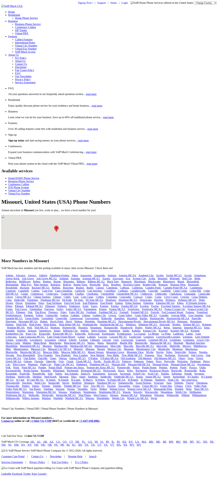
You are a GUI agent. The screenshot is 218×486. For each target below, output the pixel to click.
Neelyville (180, 352)
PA (56, 444)
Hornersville (69, 327)
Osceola (38, 361)
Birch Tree (113, 281)
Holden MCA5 (191, 324)
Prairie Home (149, 367)
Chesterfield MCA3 (127, 293)
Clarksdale (190, 293)
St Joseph (63, 379)
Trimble (57, 386)
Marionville (141, 343)
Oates (53, 358)
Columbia (111, 296)
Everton (144, 306)
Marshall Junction (195, 343)
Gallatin (75, 315)
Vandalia (48, 389)
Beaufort (162, 278)
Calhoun (124, 287)
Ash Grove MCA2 (46, 278)
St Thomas (146, 379)
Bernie (57, 281)
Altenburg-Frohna (59, 275)
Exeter (9, 309)
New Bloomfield (26, 355)
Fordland (91, 312)
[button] (56, 229)
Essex (94, 306)
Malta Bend (40, 343)
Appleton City (145, 275)
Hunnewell (126, 327)
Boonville (95, 284)
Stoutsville (53, 382)
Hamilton (119, 318)
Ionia (206, 327)
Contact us (7, 420)
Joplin (126, 330)
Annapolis (99, 275)
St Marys (87, 379)
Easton (119, 303)
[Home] (12, 6)
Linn (116, 339)
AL (39, 441)
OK (43, 444)
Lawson (102, 336)
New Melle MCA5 (132, 355)
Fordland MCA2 (108, 312)
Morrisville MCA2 (30, 352)
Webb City (181, 392)
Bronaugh (193, 284)
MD (151, 441)
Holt (29, 327)
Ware (188, 389)
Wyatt (154, 398)
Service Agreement (25, 82)
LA (137, 441)
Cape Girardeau (63, 290)
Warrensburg (12, 392)
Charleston (92, 293)
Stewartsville (12, 382)
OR (50, 444)
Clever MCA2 (23, 296)
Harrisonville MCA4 (178, 318)
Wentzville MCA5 (66, 395)
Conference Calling (25, 27)
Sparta (139, 376)
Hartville (196, 318)
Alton (75, 275)
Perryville (169, 361)
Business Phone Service (28, 24)
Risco (121, 370)
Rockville (176, 370)
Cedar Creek (180, 290)
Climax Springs (42, 296)
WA (118, 444)
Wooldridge (103, 398)
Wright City (118, 398)
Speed (166, 376)
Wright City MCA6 (137, 398)
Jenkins (84, 330)
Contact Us (21, 64)
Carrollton (109, 290)
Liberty (72, 339)
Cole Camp (87, 296)
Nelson (192, 352)
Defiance (170, 300)
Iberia (167, 327)
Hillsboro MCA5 (147, 324)
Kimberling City (14, 333)
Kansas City (149, 330)
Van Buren (35, 389)
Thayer (189, 382)
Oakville (42, 358)
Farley (60, 309)
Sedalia (165, 373)
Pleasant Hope (160, 364)
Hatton (43, 321)
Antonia (111, 275)
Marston (47, 346)
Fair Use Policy (60, 462)
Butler (90, 287)
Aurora (106, 278)
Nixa (159, 355)
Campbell (23, 290)
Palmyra (126, 361)
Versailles (82, 389)
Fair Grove (21, 309)
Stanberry (160, 379)
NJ (9, 444)
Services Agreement (12, 462)
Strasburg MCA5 (106, 382)
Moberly (78, 349)
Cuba (8, 300)
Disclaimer (21, 67)
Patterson (139, 361)
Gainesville (51, 315)
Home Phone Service (26, 18)
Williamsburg (199, 395)
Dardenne (32, 300)
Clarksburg (175, 293)
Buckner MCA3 (40, 287)
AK (32, 441)
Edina (180, 303)
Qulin (202, 367)
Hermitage (195, 321)
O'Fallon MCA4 (109, 358)
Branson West (177, 284)
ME (158, 441)
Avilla (152, 278)
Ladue (189, 333)
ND (205, 441)
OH (36, 444)
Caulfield (165, 290)
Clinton (57, 296)
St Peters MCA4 (116, 379)
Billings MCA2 (96, 281)
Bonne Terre (80, 284)
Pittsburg (32, 364)
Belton (36, 281)
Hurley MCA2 (153, 327)
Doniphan (30, 303)
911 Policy (20, 57)
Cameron (10, 290)
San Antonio (71, 373)
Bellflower (24, 281)
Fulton (39, 315)
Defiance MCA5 (187, 300)
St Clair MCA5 (35, 379)
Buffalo (56, 287)
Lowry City (203, 339)
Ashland (63, 278)
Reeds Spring (31, 370)
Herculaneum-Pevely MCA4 (159, 321)
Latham (91, 336)
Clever (9, 296)
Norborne (170, 355)
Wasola (126, 392)
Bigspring (68, 281)
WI (125, 444)
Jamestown (45, 330)
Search (92, 456)
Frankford (202, 312)
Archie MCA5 (174, 275)
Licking (83, 339)
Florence (53, 312)
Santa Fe (85, 373)
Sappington (99, 373)
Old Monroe (144, 358)
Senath (188, 373)
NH (3, 444)
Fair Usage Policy (24, 70)
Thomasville (12, 386)
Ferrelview (133, 309)
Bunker (80, 287)
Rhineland (58, 370)
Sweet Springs (143, 382)
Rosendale (11, 373)
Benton (47, 281)
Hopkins (55, 327)
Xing (34, 473)
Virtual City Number (26, 45)
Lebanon (187, 336)
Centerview (52, 293)
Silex (73, 376)
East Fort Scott (72, 303)
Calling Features (24, 39)
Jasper (57, 330)
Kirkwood (93, 333)
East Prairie (106, 303)
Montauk (129, 349)
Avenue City (139, 278)
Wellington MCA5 (16, 395)
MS (185, 441)
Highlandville (90, 324)
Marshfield (11, 346)
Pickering (182, 361)
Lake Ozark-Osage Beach (61, 336)
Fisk (30, 312)
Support (101, 2)
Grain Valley (125, 315)
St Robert (133, 379)
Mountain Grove (115, 352)
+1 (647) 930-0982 (89, 420)
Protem (173, 367)
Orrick (199, 358)
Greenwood (76, 318)
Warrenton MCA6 (46, 392)
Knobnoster (108, 333)
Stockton (27, 382)
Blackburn (139, 281)
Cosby (148, 296)
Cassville (153, 290)
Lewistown (36, 339)
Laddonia (178, 333)
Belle (197, 278)
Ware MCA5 (201, 389)
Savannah (125, 373)
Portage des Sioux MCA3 (100, 367)
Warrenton (27, 392)
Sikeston (63, 376)
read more (91, 94)
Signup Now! (85, 2)
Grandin (163, 315)
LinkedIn (6, 473)
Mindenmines (20, 349)
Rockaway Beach (159, 370)
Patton (149, 361)
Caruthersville (137, 290)
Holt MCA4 (41, 327)
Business (13, 21)
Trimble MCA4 (72, 386)
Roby (130, 370)
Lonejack (141, 339)
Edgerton (148, 303)
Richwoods (109, 370)
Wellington (195, 392)
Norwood (183, 355)
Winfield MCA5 (74, 398)
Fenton (102, 309)
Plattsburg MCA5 (99, 364)
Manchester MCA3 (74, 343)
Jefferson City (70, 330)
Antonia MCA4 (127, 275)
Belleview (11, 281)
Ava (128, 278)
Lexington (50, 339)
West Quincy (100, 395)
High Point (35, 324)
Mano (100, 343)
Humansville (111, 327)
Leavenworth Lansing (168, 336)
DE (77, 441)
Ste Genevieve (189, 379)
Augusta (75, 278)
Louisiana (188, 339)
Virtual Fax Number (26, 48)
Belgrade (175, 278)
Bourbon (116, 284)
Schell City (139, 373)
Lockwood (127, 339)
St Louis (75, 379)
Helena (78, 321)
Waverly (137, 392)
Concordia (125, 296)
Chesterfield (107, 293)
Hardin (143, 318)
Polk (8, 367)
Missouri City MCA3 (59, 349)
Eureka (115, 306)
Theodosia (201, 382)
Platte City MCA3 (64, 364)
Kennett (195, 330)
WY (139, 444)
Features (12, 36)
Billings (81, 281)
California (137, 287)
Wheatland (145, 395)
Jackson (32, 330)
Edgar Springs (133, 303)
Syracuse (159, 382)
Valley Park (200, 386)
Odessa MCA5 (77, 358)
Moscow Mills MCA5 (73, 352)
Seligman (177, 373)
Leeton (9, 339)
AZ (51, 441)
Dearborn (111, 300)
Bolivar (67, 284)
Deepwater (145, 300)
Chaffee (79, 293)
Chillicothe (161, 293)
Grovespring (92, 318)
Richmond (72, 370)
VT (112, 444)
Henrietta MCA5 (106, 321)
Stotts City (39, 382)
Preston (163, 367)
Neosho (203, 352)
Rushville (25, 373)
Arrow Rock (12, 278)
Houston (83, 327)
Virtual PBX (21, 33)
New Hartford (62, 355)
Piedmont (195, 361)
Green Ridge (32, 318)
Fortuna (190, 312)
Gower (112, 315)
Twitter (27, 473)
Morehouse (191, 349)
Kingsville (44, 333)
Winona (89, 398)
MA (144, 441)
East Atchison (54, 303)
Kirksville (80, 333)
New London (80, 355)
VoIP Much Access (25, 51)
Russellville (39, 373)
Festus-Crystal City (175, 309)
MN (171, 441)
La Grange (139, 333)
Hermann (182, 321)
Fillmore (20, 312)
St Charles (192, 376)
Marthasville (60, 346)
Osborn (28, 361)
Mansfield (111, 343)
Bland (180, 281)
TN (86, 444)
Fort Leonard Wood (172, 312)
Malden (27, 343)
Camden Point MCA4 (175, 287)
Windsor (46, 398)
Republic (45, 370)
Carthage (123, 290)
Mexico (187, 346)
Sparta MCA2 (153, 376)
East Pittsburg (90, 303)
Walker (103, 389)
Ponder (42, 367)
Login (124, 2)
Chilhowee (146, 293)
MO (178, 441)
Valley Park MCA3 (16, 389)
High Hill (21, 324)
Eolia (85, 306)
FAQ (17, 73)
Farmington (90, 309)
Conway (138, 296)
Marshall (178, 343)
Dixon (18, 303)
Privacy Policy (23, 79)
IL (113, 441)
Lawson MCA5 (118, 336)
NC (198, 441)
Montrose (177, 349)
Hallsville (106, 318)
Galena (64, 315)
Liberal (62, 339)
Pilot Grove (19, 364)
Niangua (149, 355)
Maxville (128, 346)
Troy (85, 386)
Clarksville (204, 293)
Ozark (70, 361)
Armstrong (200, 275)
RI (68, 444)
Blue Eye (26, 284)
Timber (25, 386)
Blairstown (169, 281)
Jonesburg (114, 330)
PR (62, 444)
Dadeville (19, 300)
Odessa (63, 358)
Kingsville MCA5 (62, 333)
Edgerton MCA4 (165, 303)
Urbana (178, 386)
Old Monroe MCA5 (165, 358)
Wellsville (33, 395)
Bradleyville (149, 284)
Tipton (35, 386)
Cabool (100, 287)
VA (105, 444)
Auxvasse (117, 278)
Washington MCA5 (109, 392)
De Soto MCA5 (94, 300)
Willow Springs (30, 398)
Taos (168, 382)
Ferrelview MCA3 (152, 309)
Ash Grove (28, 278)
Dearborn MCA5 (128, 300)
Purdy (183, 367)
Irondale (10, 330)
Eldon (9, 306)
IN (118, 441)
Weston (114, 395)
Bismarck (126, 281)
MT (192, 441)
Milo (8, 349)
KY (131, 441)
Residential (14, 14)
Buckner (24, 287)
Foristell (124, 312)
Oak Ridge (29, 358)
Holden (176, 324)
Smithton (93, 376)
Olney (181, 358)
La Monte (153, 333)
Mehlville (175, 346)
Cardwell (80, 290)
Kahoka (136, 330)
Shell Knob (50, 376)
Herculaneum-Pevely (129, 321)
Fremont (28, 315)
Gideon (86, 315)
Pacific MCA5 (111, 361)
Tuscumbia (124, 386)
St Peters (100, 379)
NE (212, 441)
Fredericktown (13, 315)
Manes (91, 343)
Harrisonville (157, 318)
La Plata (165, 333)
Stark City (173, 379)
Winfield (58, 398)
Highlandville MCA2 (111, 324)
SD (80, 444)
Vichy (93, 389)
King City (31, 333)
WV (132, 444)
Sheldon (37, 376)
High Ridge (50, 324)
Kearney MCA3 (179, 330)
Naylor (159, 352)
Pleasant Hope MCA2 (183, 364)
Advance (20, 275)
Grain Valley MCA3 (146, 315)
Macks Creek (13, 343)
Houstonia (95, 327)
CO (65, 441)
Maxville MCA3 (145, 346)
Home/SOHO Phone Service (23, 178)
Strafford (76, 382)
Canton (35, 290)
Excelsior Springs (170, 306)
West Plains (84, 395)
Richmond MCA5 (90, 370)
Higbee (9, 324)
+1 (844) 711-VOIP (40, 420)
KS (124, 441)
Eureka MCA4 (129, 306)
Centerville (67, 293)
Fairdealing (36, 309)
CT (71, 441)
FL (83, 441)
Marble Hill (126, 343)
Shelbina (10, 376)
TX (93, 444)
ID (107, 441)
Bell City (187, 278)
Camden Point (153, 287)
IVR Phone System (18, 187)
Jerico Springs (98, 330)
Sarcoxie (112, 373)
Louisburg (175, 339)
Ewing (154, 306)
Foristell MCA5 (139, 312)
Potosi (136, 367)
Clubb (67, 296)
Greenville (61, 318)
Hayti (69, 321)
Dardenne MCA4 (50, 300)
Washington (89, 392)
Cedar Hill (195, 290)
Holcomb (165, 324)
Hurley (138, 327)
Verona (71, 389)
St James (50, 379)
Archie (159, 275)
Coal (75, 296)
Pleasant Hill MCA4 (139, 364)
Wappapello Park (163, 389)
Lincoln (106, 339)
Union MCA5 (149, 386)
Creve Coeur (171, 296)
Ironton (21, 330)
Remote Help (75, 456)
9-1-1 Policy (81, 462)
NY (29, 444)
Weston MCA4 (129, 395)
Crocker (184, 296)
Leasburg (149, 336)
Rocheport (141, 370)
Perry (158, 361)
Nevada (10, 355)
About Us (13, 54)
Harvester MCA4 (28, 321)
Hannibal (132, 318)
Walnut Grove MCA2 (139, 389)
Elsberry (62, 306)
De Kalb (66, 300)
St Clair (20, 379)
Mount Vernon (95, 352)
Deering (158, 300)
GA (90, 441)
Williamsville (13, 398)
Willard (185, 395)
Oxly (61, 361)
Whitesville (173, 395)
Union (136, 386)
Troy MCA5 (97, 386)
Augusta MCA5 (91, 278)
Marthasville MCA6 (81, 346)
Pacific (97, 361)
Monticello (164, 349)
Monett (101, 349)
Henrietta (90, 321)
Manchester (55, 343)
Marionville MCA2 (160, 343)
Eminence (74, 306)
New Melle (113, 355)
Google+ (42, 473)
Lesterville (21, 339)
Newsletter (55, 456)
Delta (202, 300)
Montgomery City (145, 349)
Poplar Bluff (55, 367)
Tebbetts (178, 382)
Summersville (125, 382)
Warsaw (62, 392)
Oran (190, 358)
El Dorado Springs (196, 303)
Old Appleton (128, 358)
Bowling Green (131, 284)
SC (73, 444)
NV (23, 444)
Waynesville (151, 392)
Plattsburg (81, 364)
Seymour (199, 373)
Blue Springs (41, 284)
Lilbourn (95, 339)
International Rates (25, 42)
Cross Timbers (199, 296)
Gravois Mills (178, 315)
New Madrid (97, 355)
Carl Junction (94, 290)
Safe (50, 373)
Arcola (187, 275)
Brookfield (11, 287)
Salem (58, 373)
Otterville (51, 361)
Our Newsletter (23, 76)
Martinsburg (101, 346)
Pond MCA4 (29, 367)
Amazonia (85, 275)
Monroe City (114, 349)
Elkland (19, 306)
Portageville (123, 367)
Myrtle (149, 352)
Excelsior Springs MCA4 (196, 306)
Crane (158, 296)
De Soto (78, 300)
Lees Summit (202, 336)
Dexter (9, 303)
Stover (65, 382)
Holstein (206, 324)
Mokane (89, 349)
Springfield (179, 376)
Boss (105, 284)
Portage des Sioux (74, 367)
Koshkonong (124, 333)
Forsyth (155, 312)
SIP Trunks (21, 30)
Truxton (111, 386)
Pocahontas (203, 364)
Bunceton (68, 287)
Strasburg (89, 382)
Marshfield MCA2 (30, 346)
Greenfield (47, 318)
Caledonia (111, 287)
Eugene (104, 306)
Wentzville (47, 395)
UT (99, 444)
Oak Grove (197, 355)
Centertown (36, 293)
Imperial (177, 327)
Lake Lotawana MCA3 (31, 336)
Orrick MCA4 (13, 361)
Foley (63, 312)
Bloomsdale (12, 284)
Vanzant (60, 389)
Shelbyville (24, 376)
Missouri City (38, 349)
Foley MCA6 (76, 312)
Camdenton (196, 287)
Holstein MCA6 (15, 327)
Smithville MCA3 (123, 376)
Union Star (166, 386)
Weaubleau (167, 392)
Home (11, 11)
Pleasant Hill (118, 364)
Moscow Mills (50, 352)
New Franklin (44, 355)
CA (58, 441)
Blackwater (154, 281)
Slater (82, 376)
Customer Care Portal (13, 456)
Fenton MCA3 (117, 309)
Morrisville (11, 352)
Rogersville (190, 370)
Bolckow (55, 284)
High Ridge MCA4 (69, 324)
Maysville (161, 346)
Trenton (46, 386)
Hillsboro (131, 324)
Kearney (163, 330)
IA (101, 441)
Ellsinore (50, 306)
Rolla (202, 370)
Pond (16, 367)
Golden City (99, 315)
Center (24, 293)
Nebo (169, 352)
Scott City (153, 373)
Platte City (45, 364)
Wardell (179, 389)
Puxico (193, 367)
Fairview (49, 309)
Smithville (105, 376)
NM (16, 444)
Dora (41, 303)
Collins (100, 296)
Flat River (40, 312)
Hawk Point (56, 321)
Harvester (11, 321)
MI (164, 441)
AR (45, 441)
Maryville (115, 346)
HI (96, 441)
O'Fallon (93, 358)
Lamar (81, 336)
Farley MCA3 (73, 309)
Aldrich (43, 275)
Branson (163, 284)
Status (113, 2)
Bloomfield (193, 281)
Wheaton (159, 395)
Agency (32, 275)
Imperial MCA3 (192, 327)
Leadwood (135, 336)
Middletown (200, 346)
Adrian (9, 275)
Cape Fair (47, 290)
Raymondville (13, 370)
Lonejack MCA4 (158, 339)
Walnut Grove (117, 389)
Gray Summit (195, 315)
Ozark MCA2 (83, 361)
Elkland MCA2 (34, 306)
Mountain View (135, 352)
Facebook (17, 473)
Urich (188, 386)
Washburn (75, 392)
